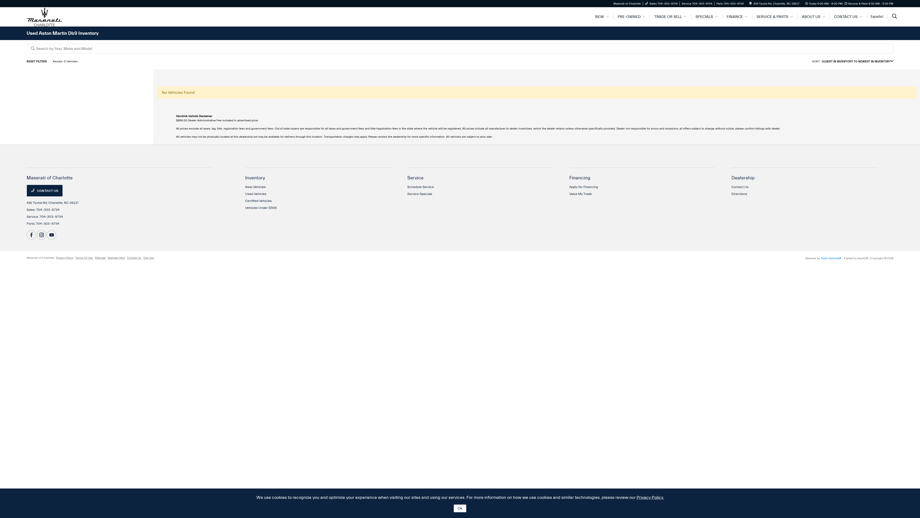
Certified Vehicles (258, 201)
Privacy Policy (65, 257)
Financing (579, 178)
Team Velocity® (831, 258)
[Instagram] (41, 235)
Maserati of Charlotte (40, 257)
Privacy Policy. (650, 497)
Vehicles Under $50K (261, 208)
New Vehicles (255, 187)
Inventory (255, 178)
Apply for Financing (583, 187)
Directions (739, 194)
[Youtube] (51, 235)
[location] (750, 3)
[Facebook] (31, 235)
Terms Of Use (84, 257)
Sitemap (100, 257)
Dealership (743, 178)
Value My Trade (580, 194)
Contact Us (47, 191)
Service (415, 178)
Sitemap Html (116, 257)
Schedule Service (420, 187)
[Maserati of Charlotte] (44, 16)
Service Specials (419, 194)
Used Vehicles (255, 194)
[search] (894, 17)
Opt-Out (148, 257)
